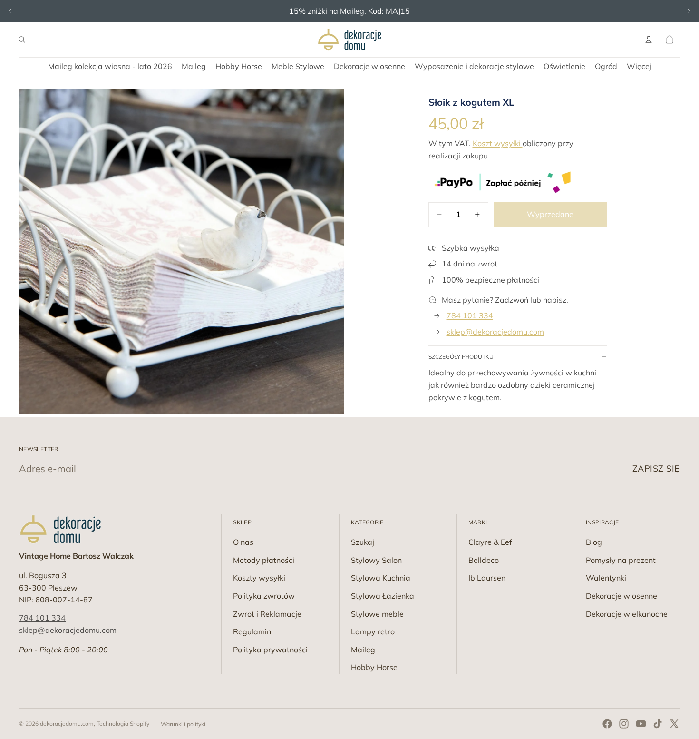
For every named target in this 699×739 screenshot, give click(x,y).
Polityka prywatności (270, 649)
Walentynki (606, 577)
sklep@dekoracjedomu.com (495, 331)
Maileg (363, 649)
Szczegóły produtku (461, 356)
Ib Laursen (486, 577)
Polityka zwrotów (264, 596)
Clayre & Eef (490, 542)
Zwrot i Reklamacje (267, 614)
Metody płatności (263, 560)
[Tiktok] (657, 723)
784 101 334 (470, 315)
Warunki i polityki (183, 724)
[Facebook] (607, 723)
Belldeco (483, 560)
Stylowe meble (377, 614)
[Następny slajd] (688, 10)
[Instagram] (624, 723)
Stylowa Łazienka (382, 596)
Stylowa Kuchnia (380, 577)
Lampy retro (373, 631)
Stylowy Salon (376, 560)
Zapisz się (656, 468)
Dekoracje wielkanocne (627, 614)
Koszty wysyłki (259, 577)
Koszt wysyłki (498, 143)
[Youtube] (641, 723)
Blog (594, 542)
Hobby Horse (374, 667)
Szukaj (362, 542)
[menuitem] (639, 66)
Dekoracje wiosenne (621, 596)
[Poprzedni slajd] (10, 10)
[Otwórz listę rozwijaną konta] (648, 39)
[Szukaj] (21, 39)
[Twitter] (674, 723)
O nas (243, 542)
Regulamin (252, 631)
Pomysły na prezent (621, 560)
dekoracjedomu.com (67, 723)
